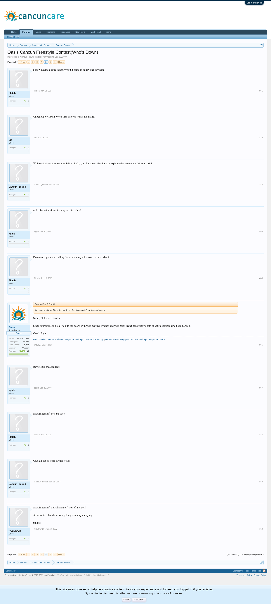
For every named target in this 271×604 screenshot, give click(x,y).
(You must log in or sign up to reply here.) (245, 554)
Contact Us (238, 571)
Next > (61, 62)
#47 (261, 388)
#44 (261, 231)
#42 (261, 138)
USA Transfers (39, 339)
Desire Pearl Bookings (115, 339)
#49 (261, 482)
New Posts (80, 32)
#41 (261, 91)
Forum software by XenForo (30, 575)
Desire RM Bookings (94, 339)
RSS (264, 571)
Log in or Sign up (254, 3)
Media (38, 32)
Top (259, 571)
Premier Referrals (55, 339)
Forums (26, 32)
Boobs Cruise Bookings (136, 339)
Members (50, 32)
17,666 (26, 342)
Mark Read (96, 32)
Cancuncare (11, 571)
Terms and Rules (244, 575)
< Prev (22, 62)
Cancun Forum (27, 57)
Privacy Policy (260, 575)
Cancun (25, 348)
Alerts (108, 32)
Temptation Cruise (157, 339)
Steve (12, 327)
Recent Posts (13, 37)
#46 (261, 345)
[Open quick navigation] (261, 45)
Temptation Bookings (74, 339)
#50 (261, 529)
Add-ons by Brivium (83, 575)
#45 (261, 278)
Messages (65, 32)
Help (247, 571)
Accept (126, 600)
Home (14, 32)
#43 (261, 184)
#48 (261, 435)
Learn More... (139, 600)
